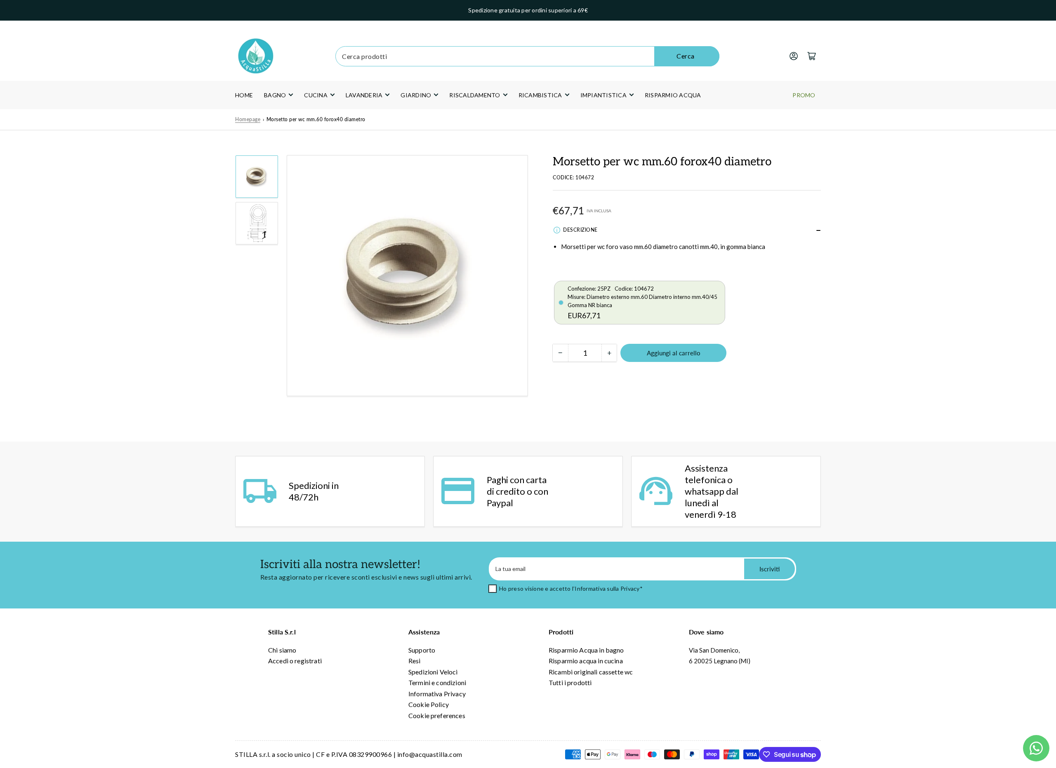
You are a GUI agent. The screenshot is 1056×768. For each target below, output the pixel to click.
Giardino (416, 95)
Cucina (316, 95)
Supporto (421, 650)
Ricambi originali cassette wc (591, 672)
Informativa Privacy (437, 694)
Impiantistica (603, 95)
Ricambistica (540, 95)
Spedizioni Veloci (433, 672)
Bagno (275, 95)
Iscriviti (769, 569)
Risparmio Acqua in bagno (586, 650)
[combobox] (527, 56)
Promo (803, 95)
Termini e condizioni (437, 682)
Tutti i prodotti (570, 682)
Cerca (685, 56)
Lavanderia (364, 95)
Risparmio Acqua (673, 95)
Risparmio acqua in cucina (586, 661)
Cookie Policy (428, 704)
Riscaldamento (474, 95)
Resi (414, 661)
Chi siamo (282, 650)
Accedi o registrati (295, 661)
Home (244, 95)
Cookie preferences (436, 715)
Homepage (247, 119)
